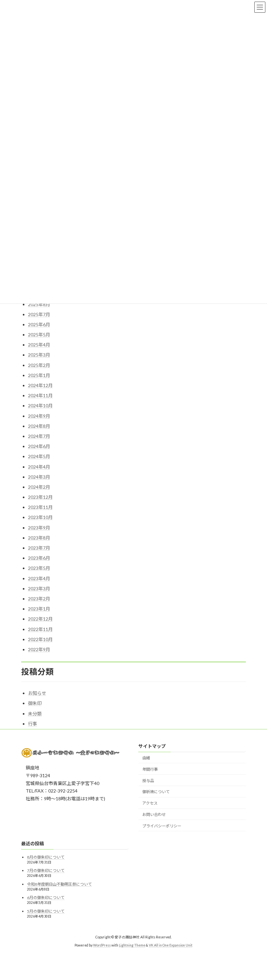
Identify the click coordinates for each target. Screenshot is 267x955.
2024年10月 (40, 405)
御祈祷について (156, 791)
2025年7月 (39, 314)
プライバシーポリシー (161, 825)
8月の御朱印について (45, 856)
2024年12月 (40, 385)
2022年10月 (40, 639)
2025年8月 (39, 304)
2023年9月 (39, 527)
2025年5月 (39, 334)
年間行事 (150, 769)
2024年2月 (39, 487)
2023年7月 (39, 548)
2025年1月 (39, 375)
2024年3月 (39, 477)
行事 (32, 723)
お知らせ (37, 693)
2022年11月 (40, 629)
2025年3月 (39, 355)
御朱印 (35, 703)
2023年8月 (39, 538)
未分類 (35, 713)
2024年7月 (39, 436)
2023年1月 (39, 608)
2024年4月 (39, 467)
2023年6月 (39, 558)
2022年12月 (40, 619)
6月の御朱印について (45, 897)
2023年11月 (40, 507)
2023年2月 (39, 598)
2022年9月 (39, 649)
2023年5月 (39, 568)
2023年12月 (40, 497)
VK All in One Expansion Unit (170, 945)
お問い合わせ (154, 814)
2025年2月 (39, 365)
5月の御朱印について (45, 911)
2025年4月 (39, 344)
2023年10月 (40, 517)
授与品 (148, 780)
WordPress (102, 945)
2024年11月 (40, 395)
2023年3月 (39, 588)
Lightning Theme (132, 945)
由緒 (146, 757)
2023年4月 (39, 578)
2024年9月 (39, 416)
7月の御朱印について (45, 870)
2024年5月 (39, 456)
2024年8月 (39, 426)
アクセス (150, 803)
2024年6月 (39, 446)
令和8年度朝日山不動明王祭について (59, 884)
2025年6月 (39, 324)
